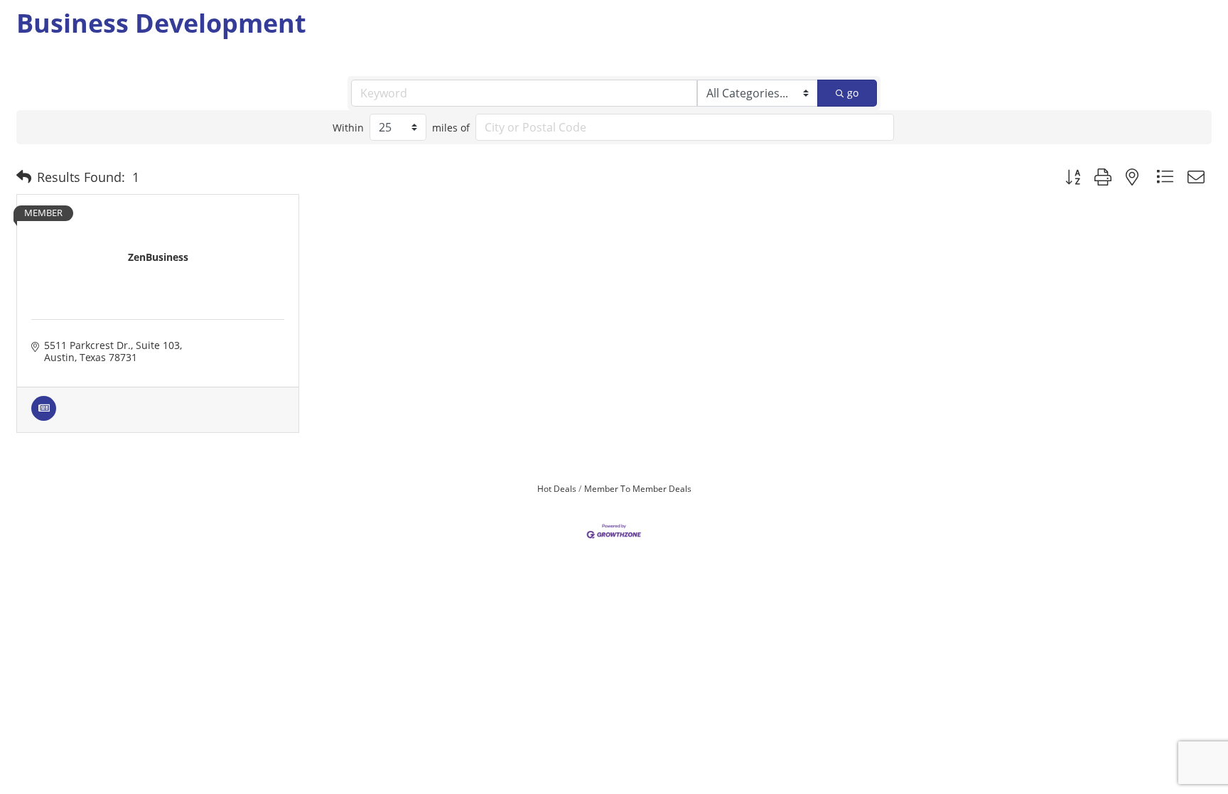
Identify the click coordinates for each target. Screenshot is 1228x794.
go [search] (852, 93)
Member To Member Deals (637, 488)
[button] (23, 177)
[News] (43, 417)
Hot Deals (556, 488)
